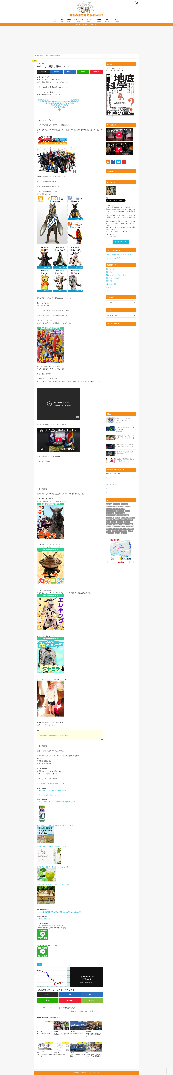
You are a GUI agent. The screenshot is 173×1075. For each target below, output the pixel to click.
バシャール (110, 513)
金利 (130, 530)
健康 (117, 519)
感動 (124, 524)
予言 (123, 517)
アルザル (124, 504)
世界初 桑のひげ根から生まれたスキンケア (51, 846)
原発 (108, 522)
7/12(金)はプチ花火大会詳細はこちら (50, 783)
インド (128, 506)
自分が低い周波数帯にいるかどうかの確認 (124, 460)
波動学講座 (109, 281)
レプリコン (110, 517)
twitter (107, 290)
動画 (123, 519)
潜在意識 (130, 526)
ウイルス (109, 508)
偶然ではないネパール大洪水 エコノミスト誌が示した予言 (124, 420)
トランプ (120, 511)
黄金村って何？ (110, 269)
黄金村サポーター (111, 272)
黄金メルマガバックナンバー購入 (116, 275)
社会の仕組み (119, 528)
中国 (117, 517)
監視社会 (109, 528)
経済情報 (69, 20)
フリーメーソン (111, 515)
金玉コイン (110, 533)
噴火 (119, 522)
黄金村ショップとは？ (112, 278)
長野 (117, 533)
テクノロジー (90, 20)
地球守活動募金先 (44, 919)
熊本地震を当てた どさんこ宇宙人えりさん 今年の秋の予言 (124, 438)
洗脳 (122, 526)
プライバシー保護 (111, 284)
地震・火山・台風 (78, 20)
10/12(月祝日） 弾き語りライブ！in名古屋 (52, 790)
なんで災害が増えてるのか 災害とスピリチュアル (124, 429)
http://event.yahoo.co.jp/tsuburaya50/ (54, 735)
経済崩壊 (129, 528)
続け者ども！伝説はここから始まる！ (87, 24)
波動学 (115, 526)
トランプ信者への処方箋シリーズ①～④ (119, 254)
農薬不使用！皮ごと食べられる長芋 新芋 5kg (52, 885)
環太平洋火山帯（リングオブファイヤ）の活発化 (124, 445)
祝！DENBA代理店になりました (49, 795)
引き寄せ (109, 524)
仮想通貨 (109, 519)
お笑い (109, 504)
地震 (126, 522)
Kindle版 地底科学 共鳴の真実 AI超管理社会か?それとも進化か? (59, 912)
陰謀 (107, 20)
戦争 (130, 524)
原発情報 (99, 20)
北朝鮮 (129, 519)
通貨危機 (115, 530)
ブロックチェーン (122, 515)
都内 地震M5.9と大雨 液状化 (124, 453)
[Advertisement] (86, 39)
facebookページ (110, 287)
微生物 (117, 524)
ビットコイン (120, 513)
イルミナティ (119, 506)
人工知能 (131, 517)
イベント (55, 20)
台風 (113, 522)
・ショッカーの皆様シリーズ (114, 258)
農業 (108, 530)
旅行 (108, 526)
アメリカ (116, 504)
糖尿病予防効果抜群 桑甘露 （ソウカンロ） (51, 867)
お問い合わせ (117, 20)
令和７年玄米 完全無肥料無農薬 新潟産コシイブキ (54, 825)
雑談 (62, 20)
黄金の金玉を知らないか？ (85, 1073)
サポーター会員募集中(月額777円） (50, 925)
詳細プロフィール (120, 242)
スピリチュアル (120, 508)
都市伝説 (124, 530)
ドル (127, 511)
